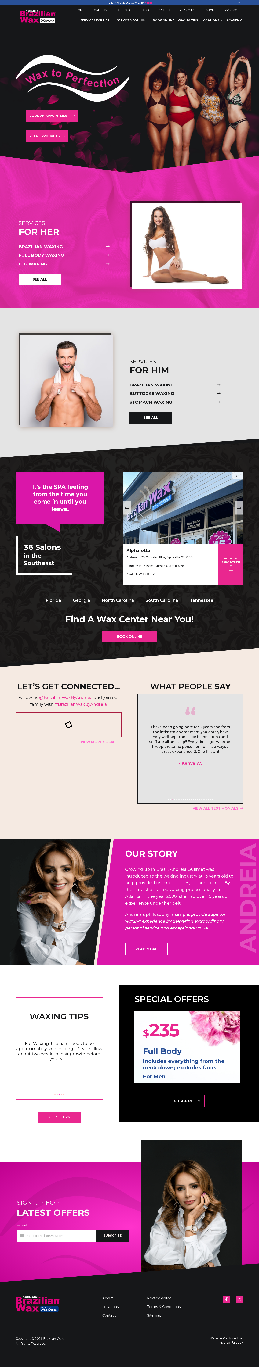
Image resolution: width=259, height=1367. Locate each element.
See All (40, 279)
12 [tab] (191, 799)
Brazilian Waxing (41, 246)
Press (144, 10)
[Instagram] (239, 1299)
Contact (232, 10)
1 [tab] (168, 799)
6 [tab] (179, 799)
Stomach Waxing (151, 402)
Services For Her (94, 20)
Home (80, 10)
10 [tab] (187, 799)
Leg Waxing (33, 264)
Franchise (188, 10)
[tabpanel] (190, 748)
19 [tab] (206, 799)
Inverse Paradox (231, 1342)
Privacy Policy (159, 1298)
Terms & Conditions (164, 1307)
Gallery (100, 10)
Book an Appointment (49, 116)
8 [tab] (183, 799)
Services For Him (131, 20)
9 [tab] (185, 799)
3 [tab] (172, 799)
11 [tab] (189, 799)
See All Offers (187, 1101)
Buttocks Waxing (152, 393)
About (211, 10)
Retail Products (45, 136)
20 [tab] (208, 799)
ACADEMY (234, 20)
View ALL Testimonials (215, 808)
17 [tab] (201, 799)
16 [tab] (199, 799)
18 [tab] (204, 799)
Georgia (81, 600)
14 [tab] (195, 799)
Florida (53, 600)
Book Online (163, 20)
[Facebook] (226, 1299)
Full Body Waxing (41, 255)
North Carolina (118, 600)
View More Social (99, 742)
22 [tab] (212, 799)
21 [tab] (210, 799)
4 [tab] (174, 799)
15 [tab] (197, 799)
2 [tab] (170, 799)
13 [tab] (193, 799)
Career (164, 10)
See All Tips (59, 1117)
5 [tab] (176, 799)
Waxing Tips (188, 20)
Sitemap (154, 1315)
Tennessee (201, 600)
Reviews (123, 10)
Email (22, 1225)
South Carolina (162, 600)
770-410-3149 (147, 574)
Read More (146, 949)
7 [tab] (181, 799)
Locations (210, 20)
